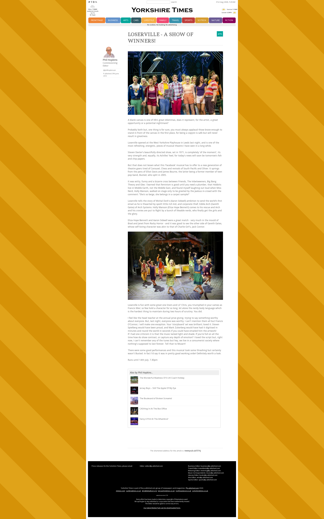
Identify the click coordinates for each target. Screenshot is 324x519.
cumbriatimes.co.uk (133, 491)
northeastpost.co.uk (183, 491)
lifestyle (149, 20)
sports (188, 20)
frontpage (97, 20)
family (162, 20)
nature (215, 20)
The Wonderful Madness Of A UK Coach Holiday (162, 377)
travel (175, 20)
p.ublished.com (193, 488)
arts (125, 20)
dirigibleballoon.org (149, 491)
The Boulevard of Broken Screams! (156, 398)
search (174, 2)
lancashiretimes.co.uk (166, 491)
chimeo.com (120, 491)
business (113, 20)
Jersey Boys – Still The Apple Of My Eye (158, 388)
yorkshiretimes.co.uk (200, 491)
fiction (229, 20)
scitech (202, 20)
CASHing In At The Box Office (153, 408)
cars (136, 20)
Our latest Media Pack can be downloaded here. (162, 508)
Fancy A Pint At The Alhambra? (154, 419)
